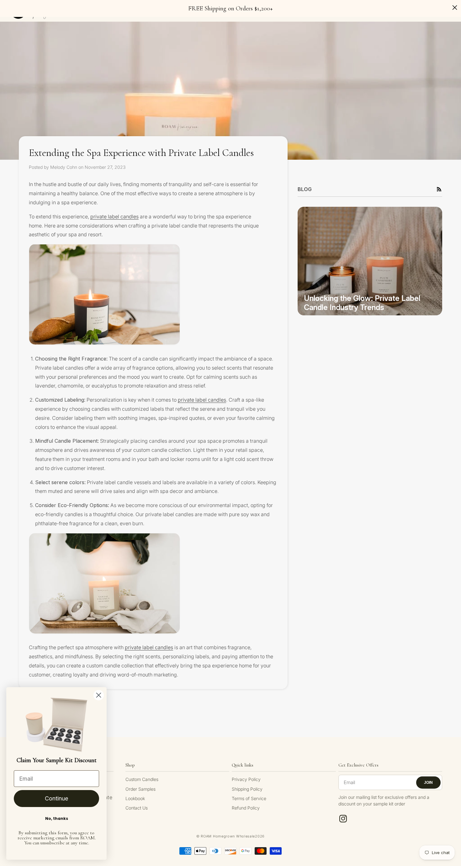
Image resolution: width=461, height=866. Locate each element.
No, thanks (56, 818)
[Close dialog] (98, 695)
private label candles (114, 216)
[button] (439, 189)
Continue (56, 798)
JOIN (428, 782)
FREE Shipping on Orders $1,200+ (230, 8)
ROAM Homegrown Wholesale (228, 836)
